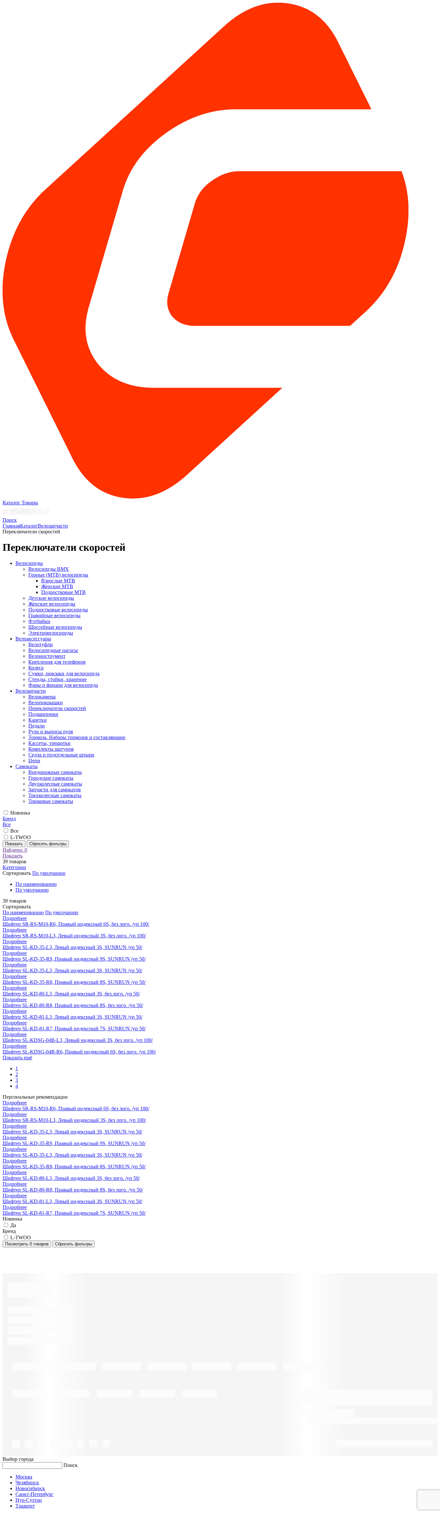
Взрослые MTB (58, 580)
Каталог (29, 526)
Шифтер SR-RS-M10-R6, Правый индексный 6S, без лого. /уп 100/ (76, 924)
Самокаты (26, 766)
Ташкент (25, 1506)
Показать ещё (17, 1057)
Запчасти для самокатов (54, 789)
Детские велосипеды (51, 598)
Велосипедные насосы (53, 650)
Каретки (37, 720)
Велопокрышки (45, 702)
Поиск (70, 1465)
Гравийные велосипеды (54, 615)
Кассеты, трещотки (49, 743)
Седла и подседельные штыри (61, 754)
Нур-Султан (28, 1500)
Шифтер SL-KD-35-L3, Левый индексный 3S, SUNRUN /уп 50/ (72, 947)
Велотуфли (40, 644)
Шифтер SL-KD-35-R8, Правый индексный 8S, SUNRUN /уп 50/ (74, 982)
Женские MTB (57, 586)
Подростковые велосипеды (58, 609)
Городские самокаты (50, 778)
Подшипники (43, 714)
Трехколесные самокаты (54, 795)
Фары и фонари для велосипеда (63, 685)
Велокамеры (42, 696)
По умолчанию (32, 890)
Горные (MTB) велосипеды (58, 575)
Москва (23, 1476)
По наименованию (36, 884)
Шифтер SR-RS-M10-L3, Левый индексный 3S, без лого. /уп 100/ (74, 935)
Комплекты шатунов (51, 749)
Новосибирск (30, 1488)
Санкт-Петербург (34, 1494)
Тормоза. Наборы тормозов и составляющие (76, 737)
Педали (36, 725)
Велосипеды (29, 563)
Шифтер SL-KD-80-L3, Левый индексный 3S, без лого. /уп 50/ (71, 993)
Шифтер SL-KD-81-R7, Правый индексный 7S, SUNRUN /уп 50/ (74, 1028)
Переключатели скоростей (57, 708)
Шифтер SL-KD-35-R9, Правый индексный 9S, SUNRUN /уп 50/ (74, 959)
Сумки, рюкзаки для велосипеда (64, 673)
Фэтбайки (39, 621)
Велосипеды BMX (48, 569)
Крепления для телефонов (57, 662)
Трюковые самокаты (50, 801)
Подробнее (15, 918)
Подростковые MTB (63, 592)
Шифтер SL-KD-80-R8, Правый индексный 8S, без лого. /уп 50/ (73, 1005)
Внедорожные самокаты (55, 772)
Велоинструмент (46, 656)
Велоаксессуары (33, 638)
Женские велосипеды (51, 604)
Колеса (35, 667)
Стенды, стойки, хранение (57, 679)
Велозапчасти (53, 526)
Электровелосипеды (50, 633)
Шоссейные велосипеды (55, 627)
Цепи (34, 760)
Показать (14, 843)
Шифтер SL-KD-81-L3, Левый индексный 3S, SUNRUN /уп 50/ (72, 1017)
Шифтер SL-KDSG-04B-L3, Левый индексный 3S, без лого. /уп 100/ (78, 1040)
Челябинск (27, 1482)
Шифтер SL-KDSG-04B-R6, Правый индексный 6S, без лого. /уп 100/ (79, 1051)
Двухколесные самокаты (55, 784)
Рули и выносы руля (50, 731)
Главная (11, 526)
